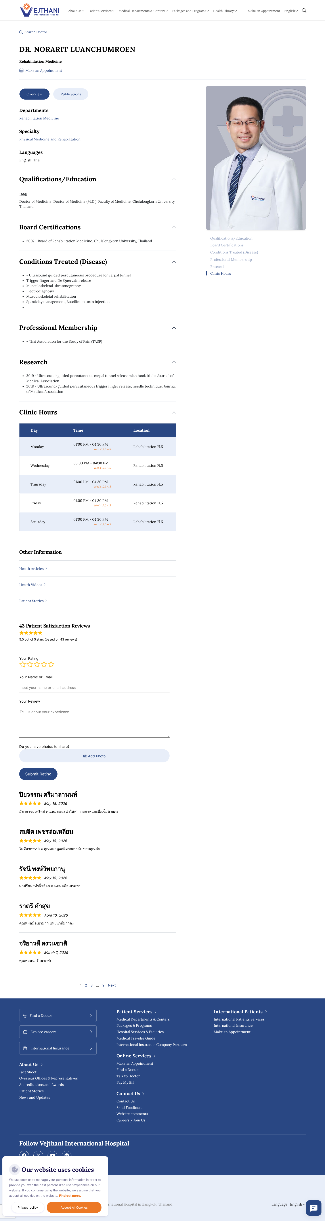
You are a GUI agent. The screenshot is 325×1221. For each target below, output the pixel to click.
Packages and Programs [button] (189, 11)
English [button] (289, 11)
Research (218, 266)
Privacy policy (28, 1207)
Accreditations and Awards (41, 1084)
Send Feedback (129, 1107)
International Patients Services (239, 1019)
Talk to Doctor (128, 1076)
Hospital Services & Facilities (140, 1032)
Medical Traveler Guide (136, 1038)
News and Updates (34, 1097)
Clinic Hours (220, 273)
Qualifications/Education (231, 238)
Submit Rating (38, 774)
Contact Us (126, 1101)
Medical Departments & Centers (143, 1019)
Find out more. (70, 1195)
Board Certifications (226, 245)
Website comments (132, 1113)
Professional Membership (231, 259)
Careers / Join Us (131, 1120)
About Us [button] (74, 11)
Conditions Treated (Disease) (234, 252)
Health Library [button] (223, 11)
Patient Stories (31, 1091)
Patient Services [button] (99, 11)
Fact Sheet (27, 1072)
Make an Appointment (264, 11)
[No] (104, 1157)
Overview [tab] (34, 94)
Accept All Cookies (74, 1207)
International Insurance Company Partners (152, 1044)
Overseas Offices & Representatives (48, 1078)
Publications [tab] (71, 94)
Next (112, 985)
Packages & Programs (134, 1025)
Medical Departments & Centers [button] (142, 11)
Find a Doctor (128, 1069)
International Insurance (233, 1025)
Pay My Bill (125, 1082)
